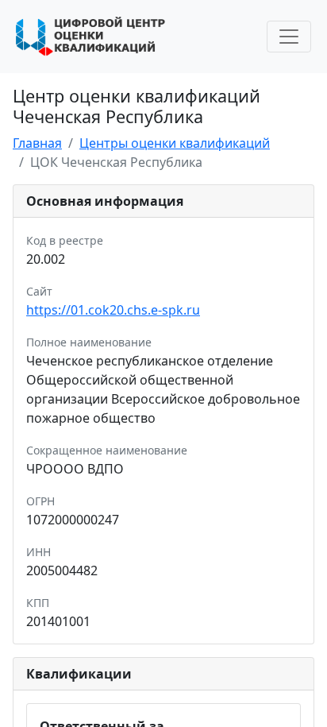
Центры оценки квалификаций (174, 143)
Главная (37, 143)
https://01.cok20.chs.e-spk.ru (113, 310)
